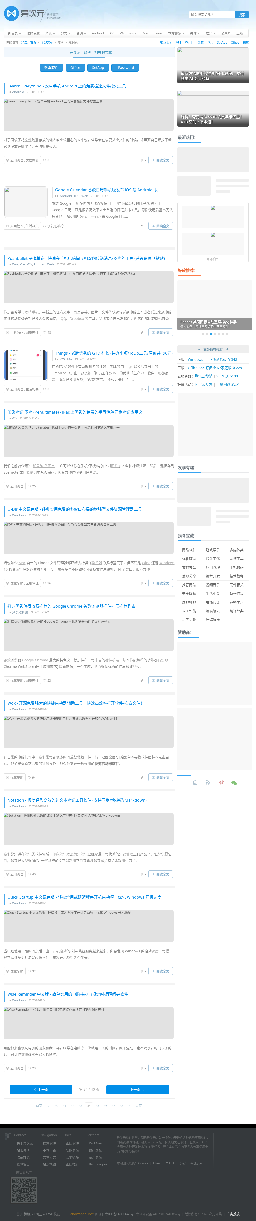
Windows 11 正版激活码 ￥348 (212, 359)
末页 (139, 1105)
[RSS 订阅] (208, 782)
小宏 (183, 1163)
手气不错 (49, 1150)
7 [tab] (227, 334)
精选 (246, 42)
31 (64, 1105)
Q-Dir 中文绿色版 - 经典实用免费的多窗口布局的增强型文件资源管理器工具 (75, 509)
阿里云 (41, 1214)
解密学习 (237, 602)
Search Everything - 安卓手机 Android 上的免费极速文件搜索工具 (67, 86)
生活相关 (32, 226)
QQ (63, 318)
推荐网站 (189, 584)
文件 (28, 139)
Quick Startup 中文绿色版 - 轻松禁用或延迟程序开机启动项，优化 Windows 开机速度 (85, 897)
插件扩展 (112, 660)
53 (49, 680)
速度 (155, 951)
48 (49, 332)
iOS (76, 196)
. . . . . (88, 151)
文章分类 (49, 1157)
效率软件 (51, 67)
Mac (23, 264)
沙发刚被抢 (56, 226)
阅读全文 (163, 160)
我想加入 (196, 1163)
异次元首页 (28, 42)
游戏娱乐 (213, 549)
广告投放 (233, 1214)
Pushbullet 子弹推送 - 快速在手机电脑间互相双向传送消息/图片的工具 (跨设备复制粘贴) (86, 258)
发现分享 (189, 576)
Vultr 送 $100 (227, 376)
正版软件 (72, 1143)
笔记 (28, 854)
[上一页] (48, 1106)
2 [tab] (207, 334)
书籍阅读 (213, 602)
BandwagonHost (81, 1214)
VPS (179, 42)
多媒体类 (237, 549)
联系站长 (23, 1157)
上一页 (43, 1089)
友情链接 (72, 1157)
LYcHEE (170, 1163)
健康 (24, 1054)
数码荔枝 (95, 1150)
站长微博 (23, 1150)
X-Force (143, 1163)
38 (121, 1105)
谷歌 (7, 660)
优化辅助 (17, 583)
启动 (63, 951)
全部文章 (47, 42)
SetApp (222, 42)
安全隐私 (189, 593)
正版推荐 (72, 1164)
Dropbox (77, 318)
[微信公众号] (234, 782)
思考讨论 (189, 619)
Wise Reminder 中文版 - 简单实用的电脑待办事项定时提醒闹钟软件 (68, 994)
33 (80, 1105)
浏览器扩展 (20, 612)
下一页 (135, 1089)
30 (56, 1105)
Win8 (146, 562)
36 (49, 583)
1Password (125, 67)
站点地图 (49, 1164)
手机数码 (17, 332)
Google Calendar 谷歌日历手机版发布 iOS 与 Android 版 (106, 190)
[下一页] (129, 1106)
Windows (19, 515)
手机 (35, 312)
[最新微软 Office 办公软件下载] (213, 208)
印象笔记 (30, 472)
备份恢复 (237, 593)
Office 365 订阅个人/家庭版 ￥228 (215, 367)
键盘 (45, 763)
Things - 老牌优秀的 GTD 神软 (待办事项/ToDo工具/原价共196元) (114, 353)
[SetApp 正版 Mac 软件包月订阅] (213, 235)
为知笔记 (81, 854)
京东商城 (95, 1157)
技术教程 (237, 576)
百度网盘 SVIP (227, 384)
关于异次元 (25, 1143)
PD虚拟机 (166, 42)
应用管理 (17, 160)
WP (50, 1214)
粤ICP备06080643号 (119, 1214)
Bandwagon (98, 1164)
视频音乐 (213, 584)
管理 (129, 854)
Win (15, 264)
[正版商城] (195, 782)
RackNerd (96, 1143)
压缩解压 (213, 619)
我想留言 (23, 1164)
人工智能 (189, 611)
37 (113, 1105)
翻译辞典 (237, 611)
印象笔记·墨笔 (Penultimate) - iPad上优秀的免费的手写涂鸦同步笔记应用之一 (77, 412)
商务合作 (213, 259)
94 (34, 777)
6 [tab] (223, 334)
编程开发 (213, 576)
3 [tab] (211, 334)
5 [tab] (219, 334)
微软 (201, 42)
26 (34, 486)
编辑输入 (213, 611)
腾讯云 (29, 1214)
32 (34, 971)
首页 (39, 1105)
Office (235, 42)
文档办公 (32, 160)
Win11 (189, 42)
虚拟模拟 (189, 602)
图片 (114, 465)
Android (18, 92)
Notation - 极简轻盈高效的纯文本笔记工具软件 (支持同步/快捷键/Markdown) (77, 800)
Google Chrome (35, 660)
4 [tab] (215, 334)
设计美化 (213, 558)
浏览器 (97, 562)
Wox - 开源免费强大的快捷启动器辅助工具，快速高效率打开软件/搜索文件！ (76, 703)
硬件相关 (237, 584)
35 (97, 1105)
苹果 (211, 42)
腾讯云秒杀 (203, 376)
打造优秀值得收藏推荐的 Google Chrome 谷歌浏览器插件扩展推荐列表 (72, 606)
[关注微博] (221, 782)
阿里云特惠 (203, 384)
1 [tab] (203, 334)
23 (34, 1068)
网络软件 (32, 332)
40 (34, 874)
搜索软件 (49, 1143)
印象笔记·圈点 (44, 465)
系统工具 (237, 558)
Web (85, 196)
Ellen (156, 1163)
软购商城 (72, 1150)
